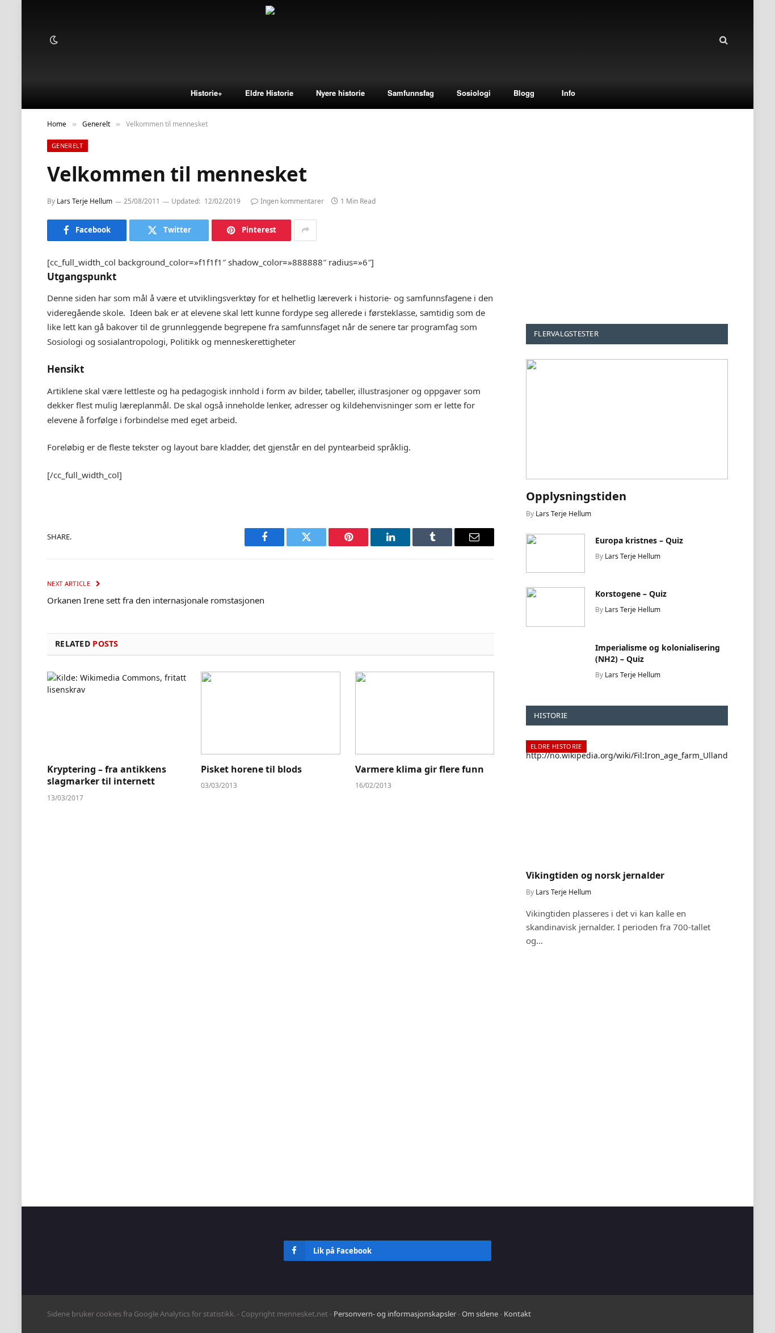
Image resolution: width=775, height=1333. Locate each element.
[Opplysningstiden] (627, 419)
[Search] (722, 40)
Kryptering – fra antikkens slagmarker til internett (106, 775)
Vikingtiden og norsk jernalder (595, 875)
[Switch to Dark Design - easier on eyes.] (52, 39)
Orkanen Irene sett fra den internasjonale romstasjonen (155, 600)
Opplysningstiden (576, 496)
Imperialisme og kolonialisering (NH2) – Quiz (657, 653)
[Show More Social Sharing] (305, 230)
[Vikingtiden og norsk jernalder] (627, 800)
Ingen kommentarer (292, 201)
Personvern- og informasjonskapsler (395, 1314)
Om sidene (480, 1314)
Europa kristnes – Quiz (639, 540)
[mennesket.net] (387, 39)
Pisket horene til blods (251, 769)
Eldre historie (556, 746)
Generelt (67, 145)
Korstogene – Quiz (631, 593)
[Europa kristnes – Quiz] (555, 553)
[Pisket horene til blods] (270, 713)
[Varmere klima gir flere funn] (424, 713)
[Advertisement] (627, 219)
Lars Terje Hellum (84, 201)
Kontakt (517, 1314)
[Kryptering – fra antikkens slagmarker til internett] (116, 713)
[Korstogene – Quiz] (555, 606)
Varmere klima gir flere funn (419, 769)
